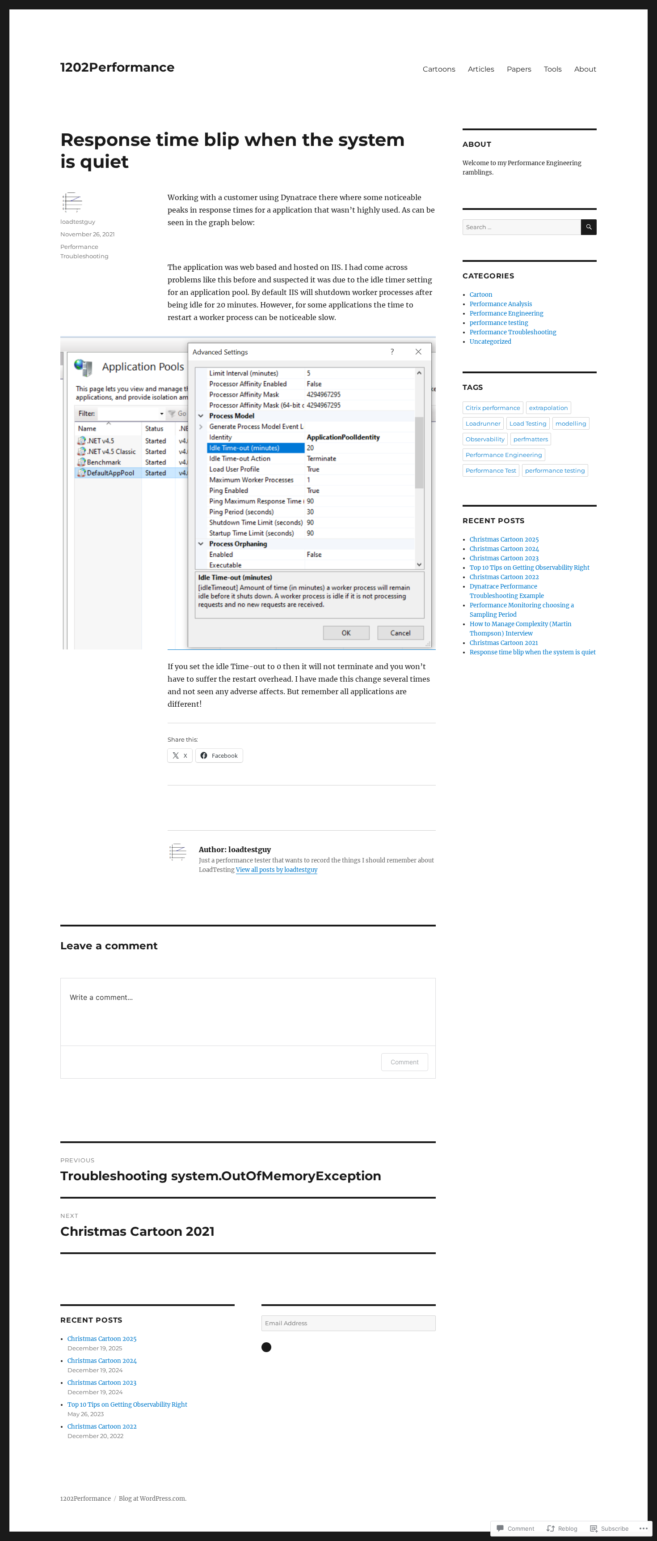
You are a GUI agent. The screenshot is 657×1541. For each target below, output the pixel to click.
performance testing (499, 323)
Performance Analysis (501, 304)
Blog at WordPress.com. (152, 1499)
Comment (405, 1062)
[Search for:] (522, 227)
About (585, 69)
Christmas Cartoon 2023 (101, 1383)
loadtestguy (77, 221)
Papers (519, 69)
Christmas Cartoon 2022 (102, 1426)
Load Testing (528, 423)
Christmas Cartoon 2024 (102, 1361)
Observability (485, 439)
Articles (481, 69)
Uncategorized (490, 342)
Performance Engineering (506, 313)
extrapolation (548, 407)
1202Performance (117, 67)
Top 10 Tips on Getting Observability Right (127, 1405)
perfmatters (531, 439)
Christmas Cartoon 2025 (102, 1339)
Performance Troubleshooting (513, 332)
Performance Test (491, 470)
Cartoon (481, 295)
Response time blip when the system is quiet (533, 652)
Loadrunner (483, 423)
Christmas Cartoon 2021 (504, 643)
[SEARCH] (589, 227)
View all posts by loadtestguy (276, 870)
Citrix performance (493, 407)
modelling (571, 423)
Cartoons (439, 69)
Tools (553, 69)
